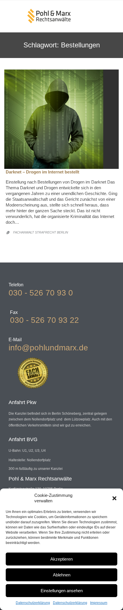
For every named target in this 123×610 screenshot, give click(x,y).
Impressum (98, 603)
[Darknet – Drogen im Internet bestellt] (61, 119)
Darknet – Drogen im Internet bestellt (42, 171)
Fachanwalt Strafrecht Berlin (40, 232)
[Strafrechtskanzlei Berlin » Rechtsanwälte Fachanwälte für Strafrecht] (49, 16)
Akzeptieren (61, 559)
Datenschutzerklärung (33, 603)
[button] (114, 498)
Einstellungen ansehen (62, 590)
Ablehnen (61, 574)
